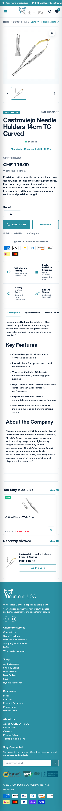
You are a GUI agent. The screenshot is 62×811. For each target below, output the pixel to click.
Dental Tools (20, 21)
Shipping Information (15, 643)
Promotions (9, 707)
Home (6, 21)
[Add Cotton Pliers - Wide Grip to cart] (51, 530)
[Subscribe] (55, 763)
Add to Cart (38, 567)
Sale (5, 678)
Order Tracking (11, 636)
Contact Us (9, 632)
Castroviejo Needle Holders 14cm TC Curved (35, 555)
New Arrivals (10, 671)
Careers (7, 731)
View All (54, 490)
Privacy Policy (10, 735)
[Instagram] (13, 619)
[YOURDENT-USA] (31, 11)
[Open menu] (5, 11)
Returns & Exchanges (15, 639)
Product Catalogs (13, 703)
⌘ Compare (33, 233)
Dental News (10, 710)
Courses (7, 699)
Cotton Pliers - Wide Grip (19, 517)
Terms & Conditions (14, 738)
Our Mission (9, 727)
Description (13, 312)
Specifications (32, 312)
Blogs (6, 695)
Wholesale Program (14, 650)
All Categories (11, 664)
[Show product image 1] (18, 93)
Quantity (7, 207)
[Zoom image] (52, 33)
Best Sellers (9, 675)
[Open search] (50, 11)
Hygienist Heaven (12, 682)
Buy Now (45, 224)
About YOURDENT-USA (16, 723)
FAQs (6, 647)
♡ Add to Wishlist (13, 233)
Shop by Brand (11, 667)
